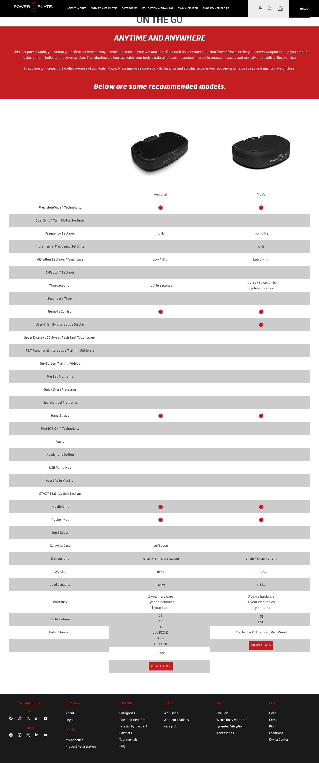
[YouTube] (45, 718)
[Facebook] (11, 718)
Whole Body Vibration (231, 720)
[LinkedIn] (37, 718)
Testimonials (128, 740)
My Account (74, 740)
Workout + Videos (176, 720)
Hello (272, 713)
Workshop (171, 713)
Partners (125, 733)
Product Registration (81, 746)
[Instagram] (19, 718)
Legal (70, 720)
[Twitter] (28, 718)
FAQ (122, 746)
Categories (127, 713)
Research (170, 726)
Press (273, 720)
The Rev (222, 713)
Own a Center (278, 740)
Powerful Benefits (132, 720)
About (70, 713)
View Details (161, 666)
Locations (276, 733)
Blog (272, 726)
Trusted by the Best (133, 726)
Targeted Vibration (229, 726)
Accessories (225, 733)
